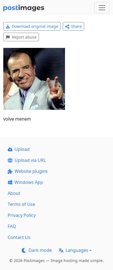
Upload (22, 149)
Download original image (35, 26)
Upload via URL (30, 160)
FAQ (12, 226)
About (14, 193)
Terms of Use (21, 204)
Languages (77, 250)
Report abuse (24, 37)
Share (76, 26)
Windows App (29, 182)
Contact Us (19, 237)
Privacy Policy (22, 215)
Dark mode (40, 250)
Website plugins (31, 171)
